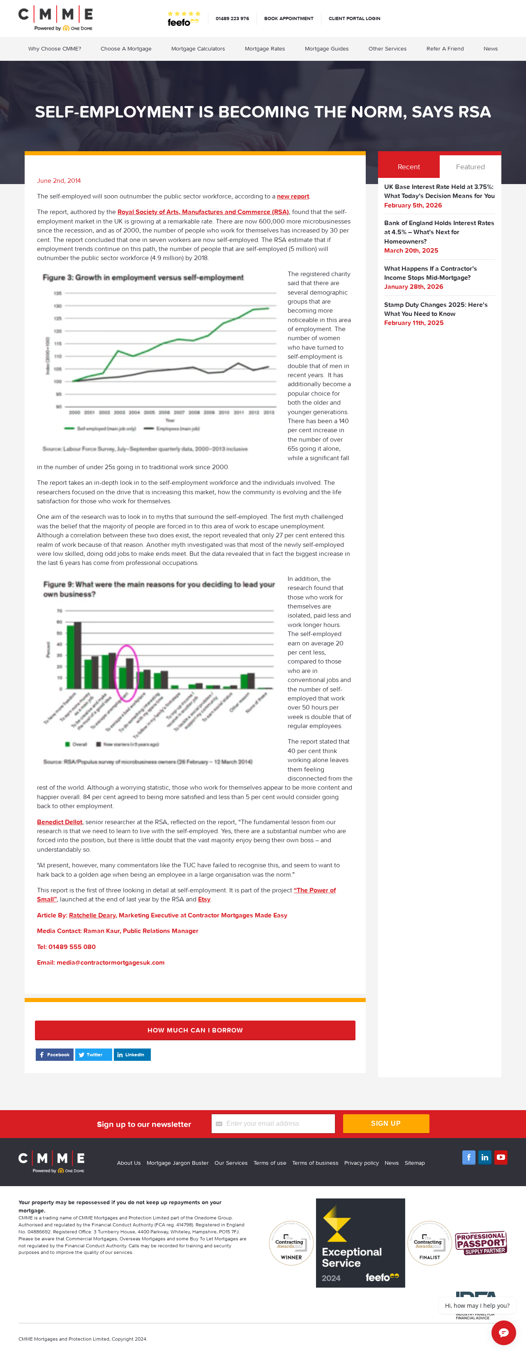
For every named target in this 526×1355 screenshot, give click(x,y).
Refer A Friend (445, 48)
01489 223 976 (232, 18)
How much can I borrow (195, 1030)
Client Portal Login (355, 18)
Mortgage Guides (327, 48)
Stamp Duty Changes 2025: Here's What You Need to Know (436, 309)
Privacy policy (361, 1162)
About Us (129, 1162)
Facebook (58, 1054)
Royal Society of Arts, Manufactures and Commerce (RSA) (203, 211)
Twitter (94, 1054)
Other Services (388, 48)
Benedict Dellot (59, 822)
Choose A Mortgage (126, 48)
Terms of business (315, 1162)
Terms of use (270, 1162)
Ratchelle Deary (92, 915)
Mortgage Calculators (198, 48)
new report (293, 196)
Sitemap (415, 1162)
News (491, 48)
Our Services (231, 1162)
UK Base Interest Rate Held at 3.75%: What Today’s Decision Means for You (439, 191)
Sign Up (386, 1123)
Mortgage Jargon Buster (178, 1162)
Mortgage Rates (265, 48)
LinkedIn (134, 1054)
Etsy (204, 899)
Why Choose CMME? (54, 48)
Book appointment (289, 18)
